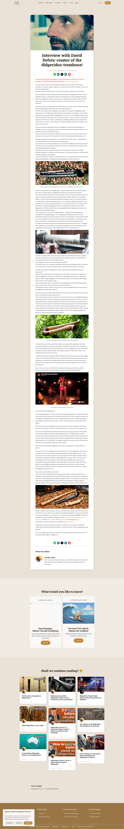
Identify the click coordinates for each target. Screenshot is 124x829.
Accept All (28, 823)
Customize (9, 823)
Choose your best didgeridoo (71, 813)
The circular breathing (95, 813)
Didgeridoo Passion (69, 522)
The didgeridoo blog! (44, 816)
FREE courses (49, 3)
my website (52, 519)
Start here (41, 3)
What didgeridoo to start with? (33, 725)
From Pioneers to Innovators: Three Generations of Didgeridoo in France (90, 755)
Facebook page (62, 519)
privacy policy (64, 826)
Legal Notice (55, 826)
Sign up (108, 3)
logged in (42, 789)
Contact (72, 3)
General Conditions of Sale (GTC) (85, 826)
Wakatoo (65, 3)
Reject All (18, 823)
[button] (54, 74)
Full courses (58, 3)
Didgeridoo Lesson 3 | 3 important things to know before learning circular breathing (60, 730)
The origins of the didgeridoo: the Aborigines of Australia (90, 725)
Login (99, 3)
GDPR (72, 826)
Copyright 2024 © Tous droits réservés (39, 826)
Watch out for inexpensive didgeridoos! (31, 697)
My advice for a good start (70, 816)
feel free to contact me (71, 81)
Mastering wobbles (94, 816)
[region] (18, 817)
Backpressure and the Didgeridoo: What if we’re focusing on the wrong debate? (62, 697)
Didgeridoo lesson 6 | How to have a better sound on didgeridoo (61, 762)
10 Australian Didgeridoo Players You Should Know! (31, 754)
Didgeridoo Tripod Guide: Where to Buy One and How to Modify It (90, 697)
